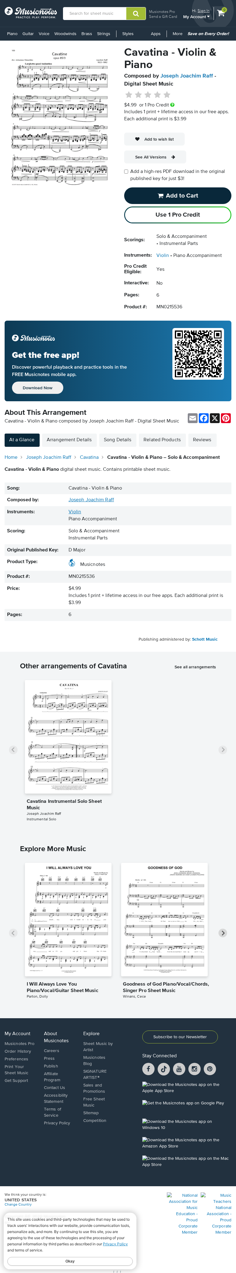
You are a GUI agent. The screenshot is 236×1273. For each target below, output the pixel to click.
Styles (128, 34)
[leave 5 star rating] (166, 95)
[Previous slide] (13, 750)
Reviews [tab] (202, 440)
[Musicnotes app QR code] (198, 361)
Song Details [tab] (117, 440)
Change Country (18, 1205)
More (178, 36)
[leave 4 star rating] (157, 95)
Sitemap (91, 1113)
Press (49, 1058)
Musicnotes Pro (162, 12)
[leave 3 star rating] (148, 95)
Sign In (204, 10)
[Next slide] (222, 750)
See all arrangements (195, 666)
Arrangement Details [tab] (69, 440)
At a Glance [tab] (21, 440)
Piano (12, 34)
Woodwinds (65, 34)
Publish (51, 1066)
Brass (86, 34)
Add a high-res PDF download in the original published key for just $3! (177, 175)
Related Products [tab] (162, 440)
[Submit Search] (136, 13)
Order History (18, 1051)
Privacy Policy (57, 1123)
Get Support (16, 1081)
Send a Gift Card (163, 16)
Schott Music (205, 639)
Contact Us (54, 1088)
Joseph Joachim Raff (186, 76)
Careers (51, 1051)
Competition (94, 1121)
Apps (156, 34)
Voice (44, 34)
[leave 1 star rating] (129, 95)
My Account (195, 16)
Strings (103, 34)
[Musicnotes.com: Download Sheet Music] (31, 12)
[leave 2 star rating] (138, 95)
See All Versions (151, 156)
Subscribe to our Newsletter (180, 1037)
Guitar (28, 34)
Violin (162, 255)
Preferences (16, 1059)
